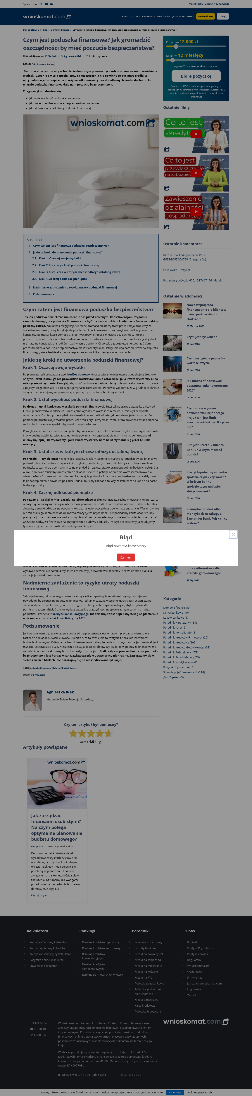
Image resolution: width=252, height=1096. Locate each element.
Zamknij (125, 557)
